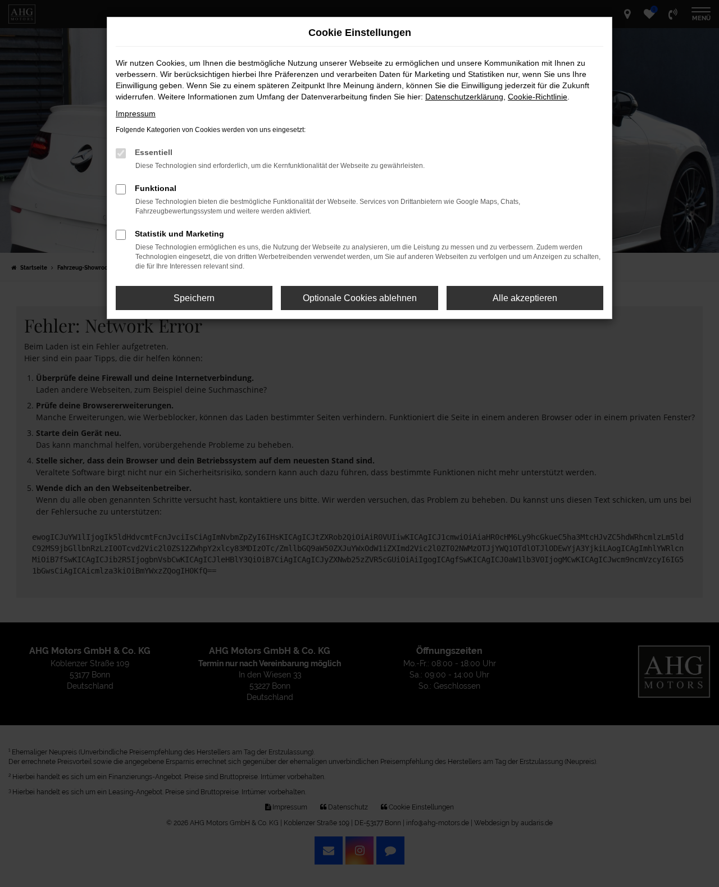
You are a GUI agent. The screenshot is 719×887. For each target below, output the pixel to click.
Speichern (194, 298)
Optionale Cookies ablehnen (360, 298)
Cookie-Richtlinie (537, 96)
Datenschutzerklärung (464, 96)
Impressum (136, 113)
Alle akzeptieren (525, 298)
